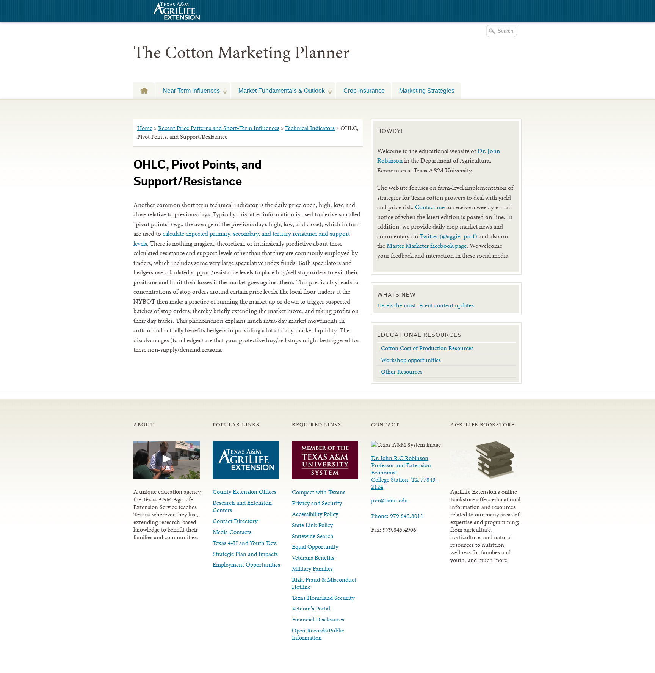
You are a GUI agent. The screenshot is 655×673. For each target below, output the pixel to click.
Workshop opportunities (411, 359)
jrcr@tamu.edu (389, 500)
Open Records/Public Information (318, 634)
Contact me (430, 206)
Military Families (312, 568)
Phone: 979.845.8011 (397, 516)
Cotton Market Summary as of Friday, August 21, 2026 (144, 90)
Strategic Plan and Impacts (245, 553)
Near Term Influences (187, 90)
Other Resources (401, 371)
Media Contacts (232, 531)
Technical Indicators (310, 128)
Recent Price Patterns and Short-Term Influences (218, 128)
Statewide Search (313, 536)
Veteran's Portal (311, 608)
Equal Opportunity (315, 546)
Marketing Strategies (426, 90)
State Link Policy (312, 525)
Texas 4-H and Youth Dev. (245, 542)
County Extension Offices (244, 491)
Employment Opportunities (246, 564)
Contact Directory (235, 520)
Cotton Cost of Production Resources (427, 348)
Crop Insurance (364, 90)
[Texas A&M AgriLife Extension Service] (175, 12)
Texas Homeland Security (323, 597)
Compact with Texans (318, 492)
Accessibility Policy (315, 514)
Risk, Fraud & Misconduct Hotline (324, 583)
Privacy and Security (317, 503)
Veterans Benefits (313, 557)
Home (144, 128)
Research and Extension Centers (242, 506)
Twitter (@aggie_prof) (448, 236)
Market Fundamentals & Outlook (278, 90)
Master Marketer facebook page (427, 245)
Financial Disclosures (318, 619)
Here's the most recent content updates (425, 305)
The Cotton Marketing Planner (241, 52)
